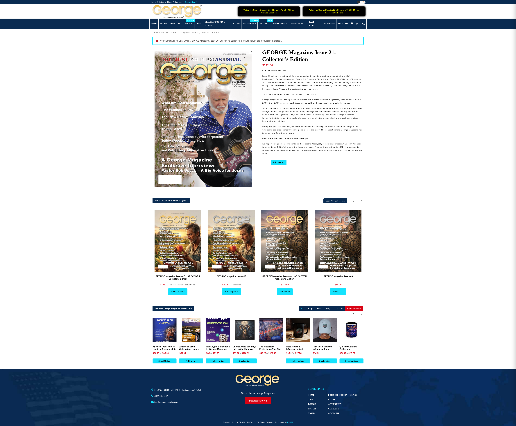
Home (153, 2)
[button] (361, 200)
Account (333, 413)
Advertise (334, 404)
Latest (161, 2)
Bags (310, 308)
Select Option (191, 361)
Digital (312, 413)
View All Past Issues (335, 201)
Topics (312, 404)
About (312, 399)
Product (164, 32)
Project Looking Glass (342, 395)
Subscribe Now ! (258, 400)
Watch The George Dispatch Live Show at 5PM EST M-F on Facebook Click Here (334, 11)
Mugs (328, 308)
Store (332, 399)
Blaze (290, 422)
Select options (178, 291)
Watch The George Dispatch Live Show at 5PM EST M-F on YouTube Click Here (268, 11)
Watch (312, 409)
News (169, 2)
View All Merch (354, 308)
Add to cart (278, 162)
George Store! (190, 2)
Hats (319, 308)
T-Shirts (339, 308)
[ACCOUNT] (352, 24)
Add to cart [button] (164, 361)
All (302, 308)
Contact (178, 2)
